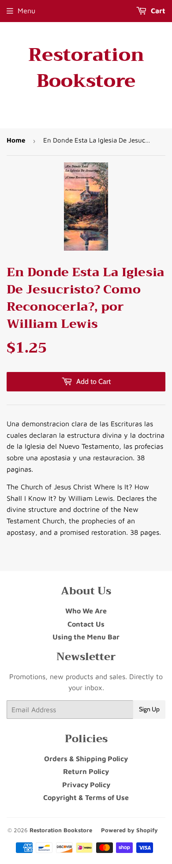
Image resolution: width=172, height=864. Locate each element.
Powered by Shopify (129, 830)
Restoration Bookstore (86, 68)
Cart (157, 11)
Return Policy (86, 771)
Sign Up (149, 709)
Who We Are (86, 611)
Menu (26, 11)
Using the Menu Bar (86, 637)
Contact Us (86, 624)
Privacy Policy (86, 785)
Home (16, 140)
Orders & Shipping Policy (86, 759)
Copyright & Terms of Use (86, 797)
